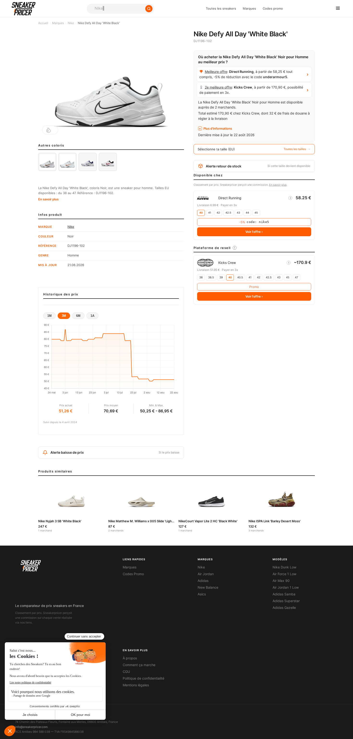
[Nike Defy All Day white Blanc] (67, 162)
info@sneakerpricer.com (31, 727)
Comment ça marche (139, 665)
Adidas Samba (284, 594)
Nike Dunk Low (284, 567)
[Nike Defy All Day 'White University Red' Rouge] (108, 162)
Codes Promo (133, 574)
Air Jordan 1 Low (286, 587)
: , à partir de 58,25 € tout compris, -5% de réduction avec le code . (245, 74)
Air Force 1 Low (284, 574)
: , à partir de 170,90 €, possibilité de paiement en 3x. (251, 90)
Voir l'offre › (254, 232)
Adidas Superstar (286, 601)
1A (92, 316)
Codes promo (273, 8)
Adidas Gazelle (284, 607)
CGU (126, 671)
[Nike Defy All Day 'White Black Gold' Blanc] (47, 162)
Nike (71, 23)
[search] (120, 8)
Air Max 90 (281, 580)
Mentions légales (136, 685)
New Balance (208, 587)
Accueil (43, 23)
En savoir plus (48, 199)
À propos (130, 658)
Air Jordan (206, 574)
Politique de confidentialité (143, 678)
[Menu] (337, 9)
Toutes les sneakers (221, 8)
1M (49, 316)
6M (78, 316)
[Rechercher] (148, 8)
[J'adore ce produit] (50, 129)
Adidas (203, 580)
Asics (202, 594)
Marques (249, 8)
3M (64, 316)
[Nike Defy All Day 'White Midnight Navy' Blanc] (88, 162)
